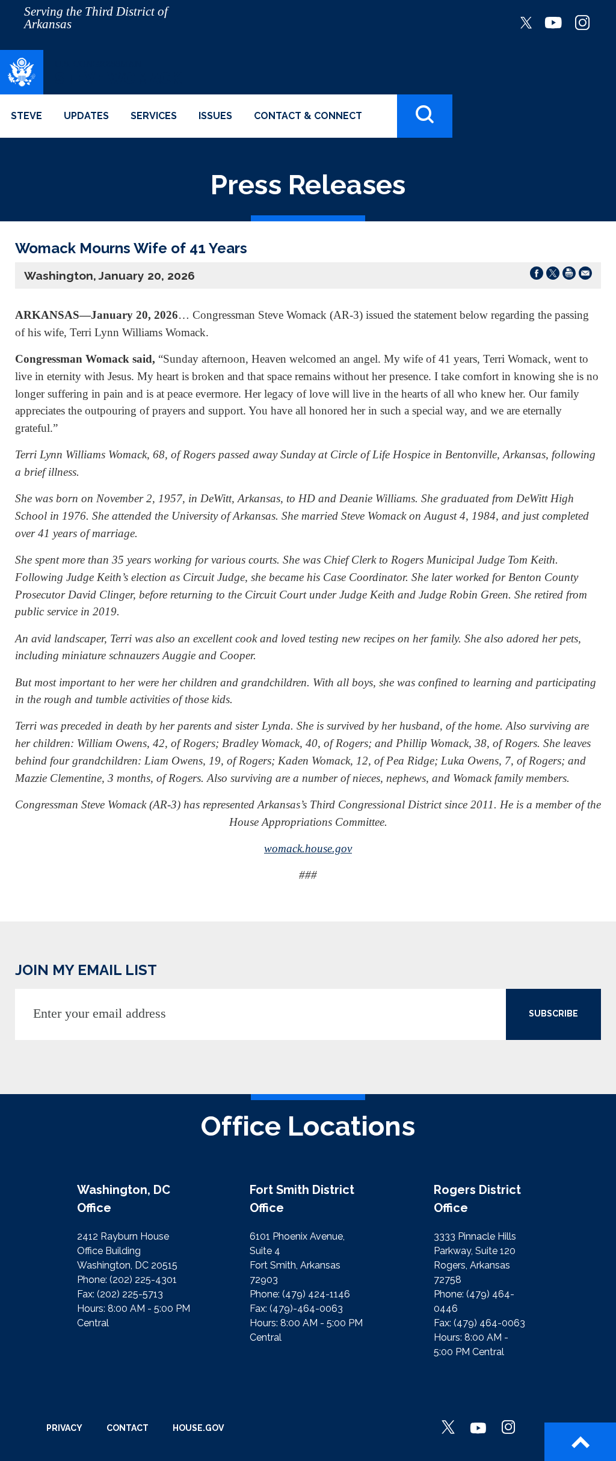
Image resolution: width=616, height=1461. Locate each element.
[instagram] (582, 21)
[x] (526, 21)
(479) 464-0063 (489, 1323)
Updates (86, 115)
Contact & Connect (308, 115)
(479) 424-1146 (316, 1294)
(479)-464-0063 (306, 1308)
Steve (26, 115)
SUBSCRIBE (553, 1013)
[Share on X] (552, 275)
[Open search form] (424, 116)
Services (154, 115)
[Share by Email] (585, 275)
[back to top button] (580, 1442)
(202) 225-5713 (130, 1294)
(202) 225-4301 (143, 1279)
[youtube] (553, 21)
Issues (215, 115)
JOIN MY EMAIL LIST (86, 970)
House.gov (198, 1428)
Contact (127, 1428)
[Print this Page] (569, 275)
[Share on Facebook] (536, 275)
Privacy (64, 1428)
